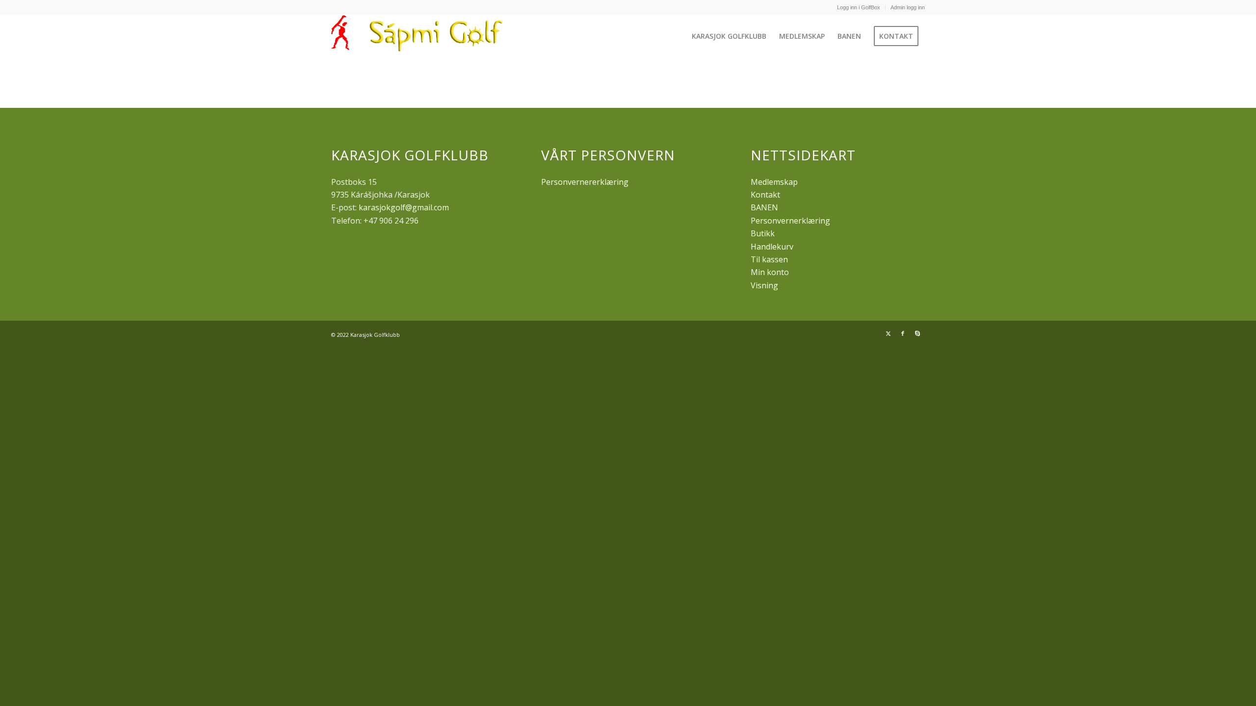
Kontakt (765, 194)
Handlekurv (772, 246)
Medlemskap (774, 181)
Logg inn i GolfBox (858, 7)
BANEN (764, 207)
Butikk (763, 233)
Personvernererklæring (584, 181)
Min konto (770, 272)
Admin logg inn (907, 7)
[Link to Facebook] (902, 333)
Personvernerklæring (790, 220)
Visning (764, 285)
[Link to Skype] (917, 333)
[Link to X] (888, 333)
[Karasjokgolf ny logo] (419, 36)
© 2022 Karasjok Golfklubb (365, 334)
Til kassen (769, 259)
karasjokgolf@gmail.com (404, 207)
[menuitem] (859, 7)
